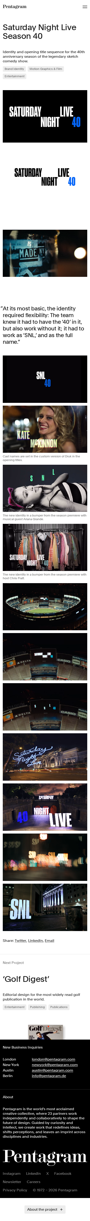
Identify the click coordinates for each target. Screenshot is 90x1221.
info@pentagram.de (49, 1076)
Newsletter (12, 1182)
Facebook (62, 1173)
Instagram (12, 1173)
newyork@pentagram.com (55, 1065)
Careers (33, 1182)
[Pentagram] (15, 7)
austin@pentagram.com (52, 1070)
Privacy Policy (15, 1190)
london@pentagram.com (53, 1059)
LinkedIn (33, 1173)
